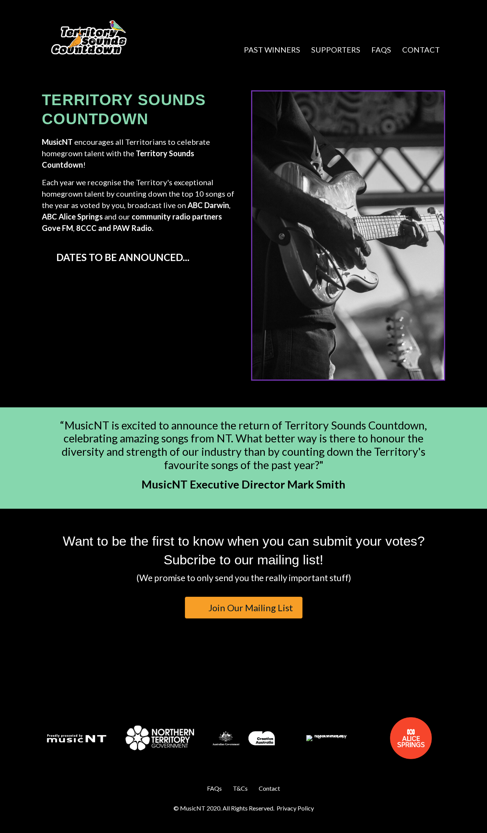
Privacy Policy (295, 808)
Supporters (335, 49)
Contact (421, 49)
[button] (318, 27)
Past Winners (272, 49)
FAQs (381, 49)
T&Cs (240, 788)
